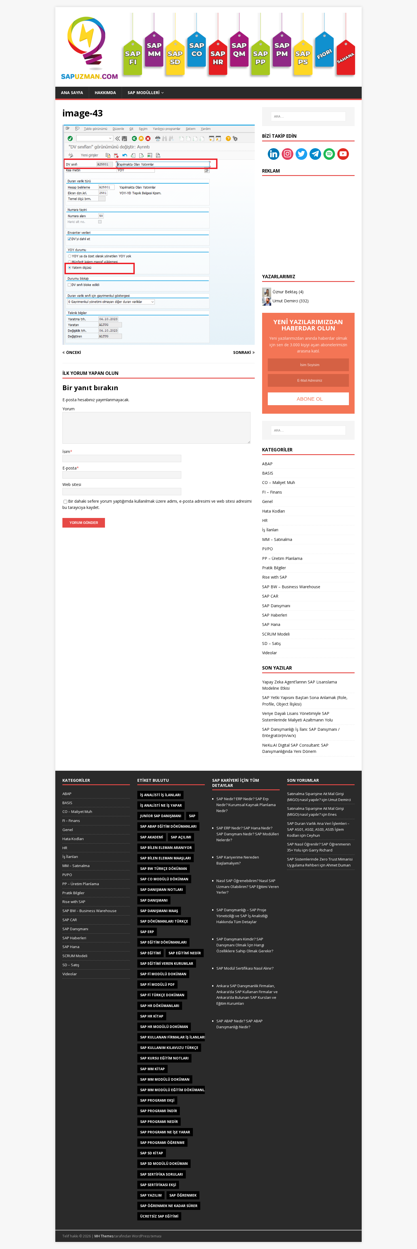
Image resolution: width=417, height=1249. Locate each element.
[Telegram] (315, 153)
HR (265, 520)
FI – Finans (272, 492)
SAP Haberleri (274, 615)
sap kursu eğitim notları (164, 1058)
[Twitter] (301, 153)
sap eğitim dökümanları (163, 942)
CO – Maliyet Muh (278, 482)
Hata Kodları (273, 511)
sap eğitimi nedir (185, 953)
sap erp (147, 931)
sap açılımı (181, 837)
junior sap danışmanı (160, 815)
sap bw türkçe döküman (163, 868)
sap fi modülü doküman (163, 974)
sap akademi (151, 837)
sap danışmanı (154, 900)
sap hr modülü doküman (164, 1026)
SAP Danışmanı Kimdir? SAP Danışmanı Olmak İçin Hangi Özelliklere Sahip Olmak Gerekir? (244, 944)
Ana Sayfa (72, 92)
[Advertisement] (308, 217)
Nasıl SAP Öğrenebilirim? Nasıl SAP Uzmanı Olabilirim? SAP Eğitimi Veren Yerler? (247, 886)
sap (192, 815)
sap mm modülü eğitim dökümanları (175, 1089)
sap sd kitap (151, 1153)
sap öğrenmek (183, 1195)
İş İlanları (270, 529)
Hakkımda (105, 92)
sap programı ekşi (157, 1100)
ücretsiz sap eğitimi (159, 1216)
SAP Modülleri (144, 92)
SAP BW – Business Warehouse (291, 586)
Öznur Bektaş (285, 291)
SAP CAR (270, 596)
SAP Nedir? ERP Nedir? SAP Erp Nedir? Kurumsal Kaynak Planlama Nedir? (246, 804)
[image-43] (158, 341)
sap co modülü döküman (164, 879)
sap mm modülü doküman (164, 1079)
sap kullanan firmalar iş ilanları (172, 1037)
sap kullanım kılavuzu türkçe (169, 1047)
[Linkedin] (273, 153)
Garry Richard (320, 850)
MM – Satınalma (277, 539)
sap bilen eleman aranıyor (166, 847)
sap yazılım (151, 1195)
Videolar (269, 652)
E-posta (69, 468)
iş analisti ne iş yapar (161, 805)
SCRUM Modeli (276, 634)
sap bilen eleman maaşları (165, 858)
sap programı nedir (159, 1121)
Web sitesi (71, 484)
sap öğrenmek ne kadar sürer (168, 1205)
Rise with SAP (274, 577)
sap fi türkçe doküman (162, 995)
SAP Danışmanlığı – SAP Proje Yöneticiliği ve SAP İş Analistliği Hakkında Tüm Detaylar (242, 915)
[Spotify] (329, 153)
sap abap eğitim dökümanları (168, 826)
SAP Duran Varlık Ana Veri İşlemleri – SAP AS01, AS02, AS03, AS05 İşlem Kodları (318, 829)
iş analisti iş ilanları (160, 795)
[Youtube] (343, 153)
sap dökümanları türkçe (164, 921)
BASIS (267, 473)
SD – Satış (271, 643)
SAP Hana (271, 624)
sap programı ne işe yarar (165, 1132)
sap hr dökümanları (159, 1005)
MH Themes (103, 1236)
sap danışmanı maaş (159, 910)
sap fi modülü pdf (157, 984)
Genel (267, 501)
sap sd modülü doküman (164, 1163)
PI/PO (267, 548)
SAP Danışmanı (276, 605)
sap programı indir (158, 1110)
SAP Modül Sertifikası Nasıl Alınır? (244, 968)
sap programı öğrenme (162, 1142)
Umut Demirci (285, 300)
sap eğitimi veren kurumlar (166, 963)
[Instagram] (287, 153)
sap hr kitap (151, 1016)
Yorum (68, 408)
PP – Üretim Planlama (282, 558)
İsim (66, 451)
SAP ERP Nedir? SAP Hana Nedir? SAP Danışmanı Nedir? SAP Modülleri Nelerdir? (247, 833)
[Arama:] (308, 116)
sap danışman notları (161, 889)
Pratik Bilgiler (274, 567)
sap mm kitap (152, 1069)
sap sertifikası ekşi (158, 1184)
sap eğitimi (150, 953)
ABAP (267, 463)
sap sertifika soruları (161, 1174)
